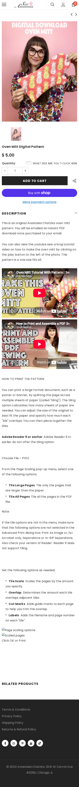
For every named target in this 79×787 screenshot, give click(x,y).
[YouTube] (31, 743)
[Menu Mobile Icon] (4, 4)
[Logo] (24, 4)
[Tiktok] (39, 743)
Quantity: (9, 163)
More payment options (40, 202)
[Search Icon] (52, 4)
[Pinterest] (22, 743)
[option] (39, 71)
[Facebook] (5, 743)
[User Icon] (63, 5)
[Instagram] (13, 743)
